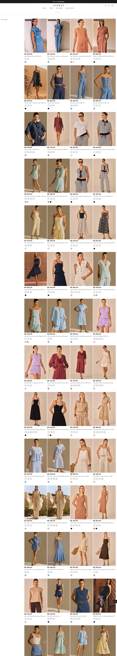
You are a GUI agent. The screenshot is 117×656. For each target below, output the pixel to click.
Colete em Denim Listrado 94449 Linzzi (78, 616)
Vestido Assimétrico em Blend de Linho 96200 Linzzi (35, 103)
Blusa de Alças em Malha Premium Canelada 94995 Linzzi (58, 429)
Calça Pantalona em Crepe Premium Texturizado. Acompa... (57, 523)
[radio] (25, 59)
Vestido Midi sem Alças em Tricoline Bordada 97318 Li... (104, 243)
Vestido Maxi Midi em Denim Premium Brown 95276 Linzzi (104, 569)
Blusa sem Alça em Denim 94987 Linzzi (101, 103)
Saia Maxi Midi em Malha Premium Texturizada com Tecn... (103, 523)
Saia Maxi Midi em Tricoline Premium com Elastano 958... (103, 429)
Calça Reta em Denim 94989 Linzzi (77, 103)
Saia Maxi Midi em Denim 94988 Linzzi (55, 569)
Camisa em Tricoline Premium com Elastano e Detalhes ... (81, 429)
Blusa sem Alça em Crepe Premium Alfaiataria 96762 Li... (35, 336)
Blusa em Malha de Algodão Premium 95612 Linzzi (34, 616)
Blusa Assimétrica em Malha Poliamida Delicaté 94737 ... (81, 56)
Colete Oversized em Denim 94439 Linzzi (32, 56)
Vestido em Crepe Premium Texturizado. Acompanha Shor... (81, 569)
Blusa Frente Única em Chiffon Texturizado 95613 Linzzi (57, 196)
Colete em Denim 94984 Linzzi (53, 103)
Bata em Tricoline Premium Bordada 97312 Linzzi (34, 476)
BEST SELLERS (59, 8)
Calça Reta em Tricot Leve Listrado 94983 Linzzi (103, 196)
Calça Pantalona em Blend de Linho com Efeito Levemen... (102, 476)
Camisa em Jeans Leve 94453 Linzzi (31, 149)
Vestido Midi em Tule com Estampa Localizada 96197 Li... (104, 616)
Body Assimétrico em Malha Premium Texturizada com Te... (81, 523)
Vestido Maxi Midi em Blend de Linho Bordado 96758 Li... (81, 243)
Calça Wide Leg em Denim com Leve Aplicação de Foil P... (57, 56)
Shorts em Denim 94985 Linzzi (53, 616)
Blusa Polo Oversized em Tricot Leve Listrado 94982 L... (104, 149)
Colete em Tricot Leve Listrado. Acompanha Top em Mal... (80, 196)
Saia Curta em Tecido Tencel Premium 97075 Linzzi (57, 149)
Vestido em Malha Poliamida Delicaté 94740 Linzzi (103, 56)
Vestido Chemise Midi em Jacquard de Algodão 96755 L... (81, 336)
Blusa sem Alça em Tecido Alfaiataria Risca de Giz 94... (57, 243)
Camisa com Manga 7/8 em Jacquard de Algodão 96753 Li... (57, 336)
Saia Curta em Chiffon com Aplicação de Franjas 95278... (103, 383)
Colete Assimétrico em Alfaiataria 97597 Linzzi (33, 383)
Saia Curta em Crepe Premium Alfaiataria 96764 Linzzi (35, 196)
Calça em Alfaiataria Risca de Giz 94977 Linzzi (34, 243)
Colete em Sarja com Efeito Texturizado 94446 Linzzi (81, 289)
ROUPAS (51, 8)
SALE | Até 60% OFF (70, 8)
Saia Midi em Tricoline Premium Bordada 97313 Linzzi (58, 476)
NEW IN (44, 8)
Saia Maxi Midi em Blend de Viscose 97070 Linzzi (80, 383)
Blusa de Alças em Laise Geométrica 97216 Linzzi (57, 289)
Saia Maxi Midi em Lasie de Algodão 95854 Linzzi (34, 429)
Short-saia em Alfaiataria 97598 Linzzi (101, 336)
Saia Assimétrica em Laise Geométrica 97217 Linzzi (34, 289)
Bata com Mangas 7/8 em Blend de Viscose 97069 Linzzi (57, 383)
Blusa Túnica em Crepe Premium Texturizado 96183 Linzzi (34, 523)
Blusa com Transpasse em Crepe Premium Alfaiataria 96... (104, 289)
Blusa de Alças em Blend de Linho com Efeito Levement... (79, 476)
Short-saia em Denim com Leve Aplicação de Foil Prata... (34, 569)
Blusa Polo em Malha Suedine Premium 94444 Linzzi (81, 149)
